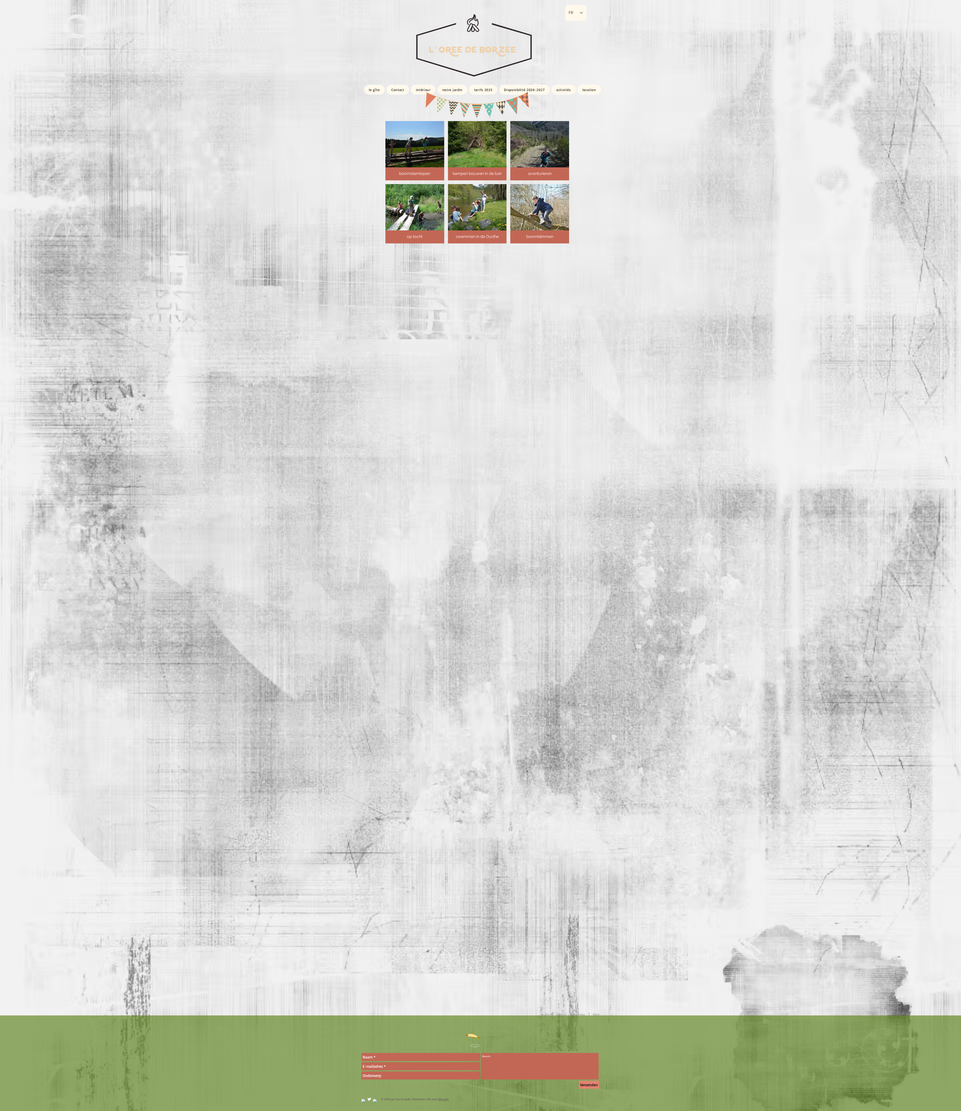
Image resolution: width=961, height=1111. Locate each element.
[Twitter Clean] (369, 1099)
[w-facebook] (363, 1101)
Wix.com (443, 1099)
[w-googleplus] (375, 1101)
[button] (414, 150)
